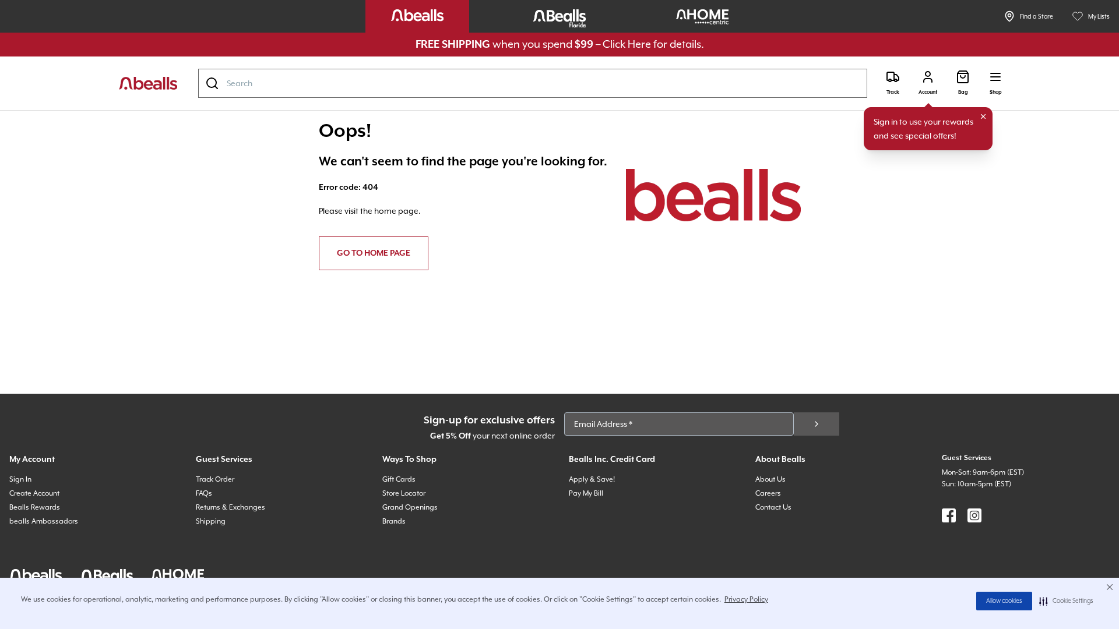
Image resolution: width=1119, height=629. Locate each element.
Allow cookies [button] (1004, 601)
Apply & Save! (592, 479)
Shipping (211, 521)
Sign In (20, 479)
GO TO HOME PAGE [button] (373, 253)
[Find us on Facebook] (949, 515)
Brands (394, 521)
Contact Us (773, 507)
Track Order (215, 479)
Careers (768, 493)
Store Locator (403, 493)
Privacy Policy (746, 599)
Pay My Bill (586, 493)
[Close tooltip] (983, 116)
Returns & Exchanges (230, 507)
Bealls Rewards (34, 507)
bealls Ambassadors (43, 521)
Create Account (34, 493)
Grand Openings (410, 507)
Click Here (627, 44)
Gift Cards (399, 479)
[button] (1066, 601)
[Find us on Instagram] (974, 515)
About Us (770, 479)
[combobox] (532, 83)
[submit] (816, 424)
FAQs (204, 493)
